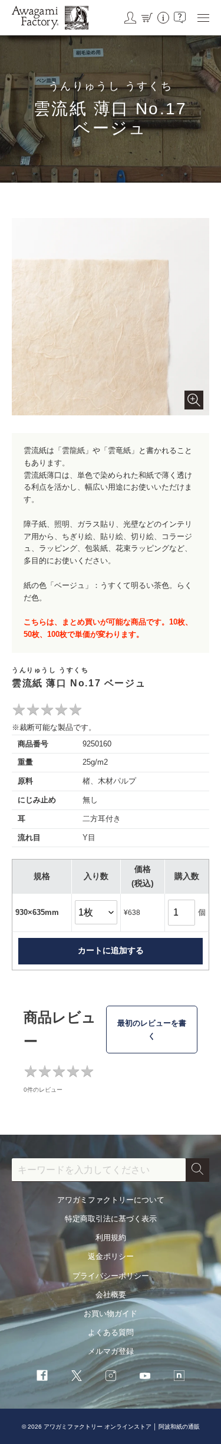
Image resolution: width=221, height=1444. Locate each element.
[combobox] (99, 1170)
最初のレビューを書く (151, 1029)
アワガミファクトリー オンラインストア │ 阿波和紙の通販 (122, 1426)
